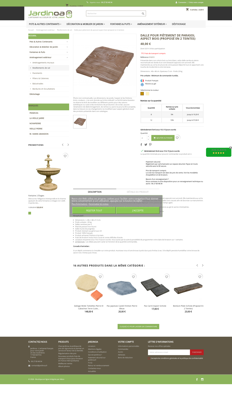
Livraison (91, 346)
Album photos (64, 366)
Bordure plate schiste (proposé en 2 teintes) (188, 307)
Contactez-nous (94, 368)
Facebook (197, 379)
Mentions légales (95, 349)
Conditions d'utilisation (97, 352)
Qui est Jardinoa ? (95, 355)
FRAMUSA (34, 113)
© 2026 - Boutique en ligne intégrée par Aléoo (46, 379)
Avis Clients (218, 150)
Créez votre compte (196, 2)
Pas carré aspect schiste (155, 306)
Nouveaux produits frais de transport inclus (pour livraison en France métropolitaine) (70, 358)
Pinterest (150, 145)
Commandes (123, 349)
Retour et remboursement (98, 365)
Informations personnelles (128, 346)
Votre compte (126, 341)
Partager (141, 145)
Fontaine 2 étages (36, 195)
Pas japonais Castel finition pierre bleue (122, 307)
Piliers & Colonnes (40, 78)
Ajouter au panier (162, 138)
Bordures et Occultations (43, 89)
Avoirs (120, 352)
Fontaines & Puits (37, 52)
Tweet (146, 145)
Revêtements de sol (41, 68)
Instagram (202, 379)
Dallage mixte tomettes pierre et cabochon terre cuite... (88, 307)
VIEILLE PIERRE (36, 128)
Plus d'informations (80, 204)
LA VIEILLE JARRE (37, 118)
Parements (37, 73)
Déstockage (35, 94)
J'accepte (138, 210)
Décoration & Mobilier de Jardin (44, 47)
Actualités (92, 371)
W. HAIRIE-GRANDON (39, 134)
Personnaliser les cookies (98, 204)
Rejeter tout (94, 210)
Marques (33, 105)
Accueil (32, 35)
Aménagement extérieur (40, 57)
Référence (144, 57)
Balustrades (37, 83)
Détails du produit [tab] (138, 191)
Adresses (121, 355)
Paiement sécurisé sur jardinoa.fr (97, 358)
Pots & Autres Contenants (41, 41)
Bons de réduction (125, 357)
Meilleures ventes (65, 363)
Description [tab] (95, 191)
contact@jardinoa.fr (39, 365)
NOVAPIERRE (35, 123)
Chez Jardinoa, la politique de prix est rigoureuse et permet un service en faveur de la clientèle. (71, 348)
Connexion (182, 2)
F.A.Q (90, 362)
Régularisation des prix (67, 353)
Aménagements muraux (43, 62)
